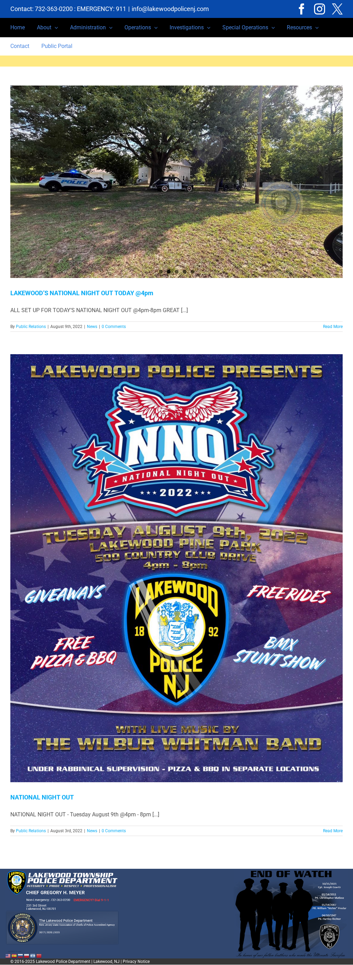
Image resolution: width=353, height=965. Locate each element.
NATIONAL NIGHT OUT (42, 797)
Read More (333, 326)
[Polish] (27, 955)
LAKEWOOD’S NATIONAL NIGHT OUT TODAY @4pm (81, 293)
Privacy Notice (136, 961)
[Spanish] (14, 955)
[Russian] (21, 955)
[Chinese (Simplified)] (39, 955)
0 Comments (114, 326)
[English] (8, 955)
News (92, 326)
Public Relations (31, 326)
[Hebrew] (33, 955)
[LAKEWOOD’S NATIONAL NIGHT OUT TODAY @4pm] (176, 182)
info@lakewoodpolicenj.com (170, 8)
